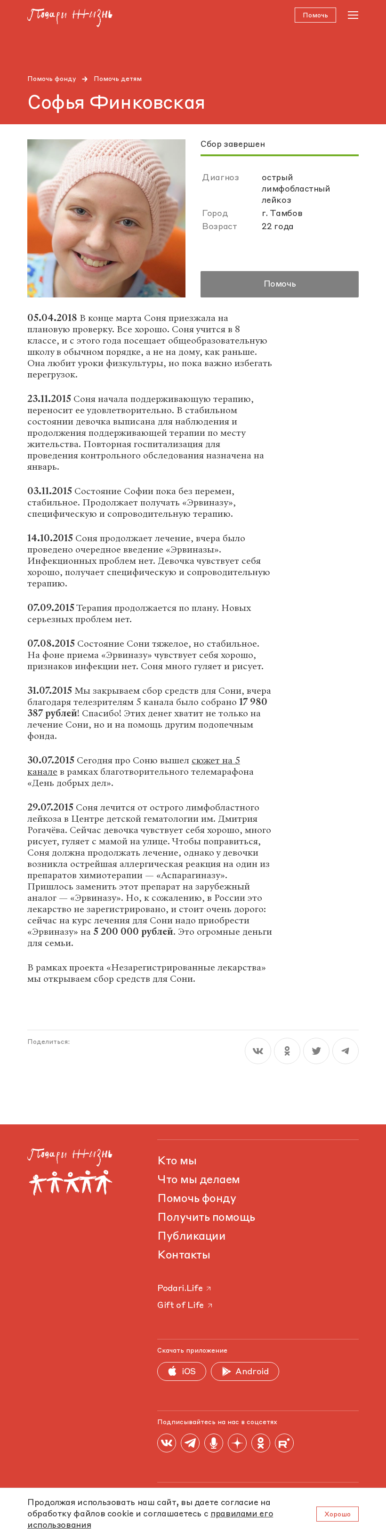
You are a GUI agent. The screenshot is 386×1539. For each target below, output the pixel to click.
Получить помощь (206, 1218)
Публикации (191, 1236)
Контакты (183, 1255)
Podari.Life (179, 1288)
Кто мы (176, 1161)
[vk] (258, 1051)
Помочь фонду (51, 79)
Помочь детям (118, 79)
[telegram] (345, 1051)
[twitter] (316, 1051)
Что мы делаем (198, 1180)
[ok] (287, 1051)
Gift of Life (180, 1305)
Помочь (280, 284)
